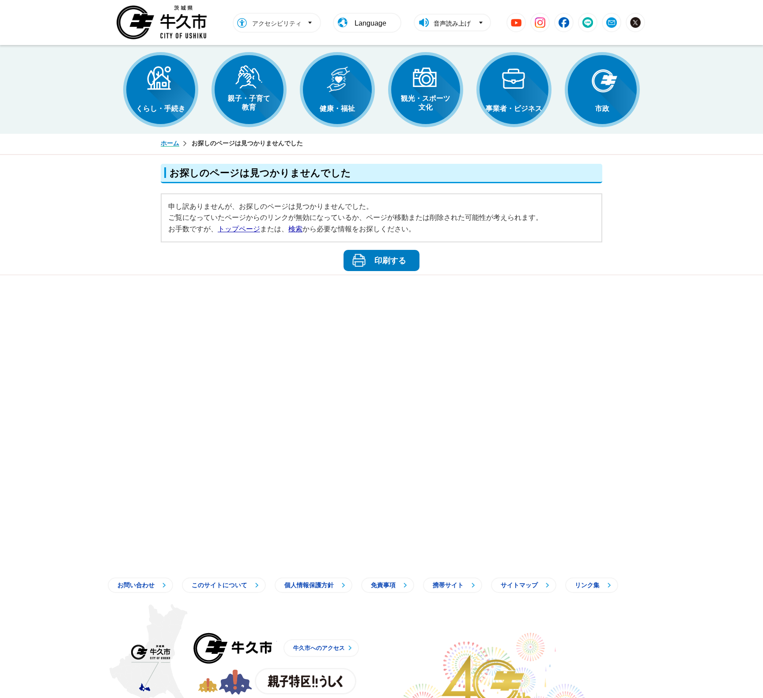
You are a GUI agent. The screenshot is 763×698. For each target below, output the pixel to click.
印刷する (390, 260)
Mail (611, 22)
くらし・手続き (160, 108)
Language (370, 23)
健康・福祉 (337, 108)
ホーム (170, 143)
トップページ (239, 229)
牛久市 (233, 648)
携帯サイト (448, 585)
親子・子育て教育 (249, 102)
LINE (588, 22)
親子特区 (305, 681)
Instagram (540, 22)
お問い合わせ (136, 585)
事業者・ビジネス (514, 108)
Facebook (564, 22)
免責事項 (383, 585)
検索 (295, 229)
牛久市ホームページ (164, 22)
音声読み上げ (452, 23)
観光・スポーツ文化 (425, 102)
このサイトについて (219, 585)
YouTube (516, 22)
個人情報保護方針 (309, 585)
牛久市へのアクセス (319, 648)
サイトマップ (519, 585)
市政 (602, 108)
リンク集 (587, 585)
